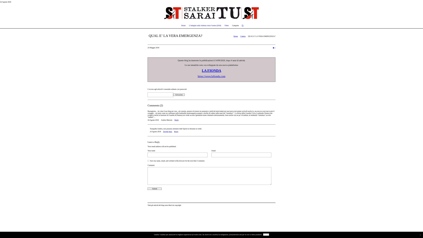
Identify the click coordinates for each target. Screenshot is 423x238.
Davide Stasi (167, 132)
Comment (151, 165)
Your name (151, 151)
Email (214, 151)
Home (236, 36)
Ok (266, 234)
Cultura (243, 36)
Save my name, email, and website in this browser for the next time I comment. (177, 161)
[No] (420, 235)
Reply (176, 120)
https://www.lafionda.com (211, 76)
